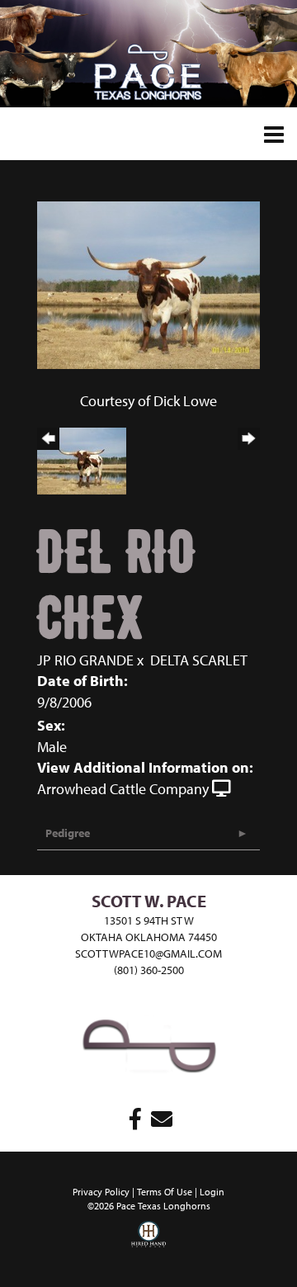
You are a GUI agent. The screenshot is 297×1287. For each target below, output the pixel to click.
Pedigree (67, 833)
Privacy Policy (101, 1191)
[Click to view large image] (148, 283)
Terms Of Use (164, 1191)
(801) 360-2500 (149, 970)
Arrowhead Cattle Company (123, 788)
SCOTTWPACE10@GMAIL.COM (148, 953)
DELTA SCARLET (199, 660)
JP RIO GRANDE (85, 660)
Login (212, 1191)
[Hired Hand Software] (148, 1245)
